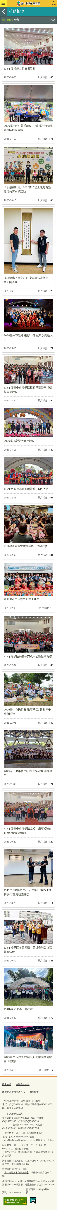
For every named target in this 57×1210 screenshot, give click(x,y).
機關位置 (34, 1091)
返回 (3, 11)
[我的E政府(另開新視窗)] (33, 1200)
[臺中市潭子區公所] (28, 3)
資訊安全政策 (22, 1084)
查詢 (53, 3)
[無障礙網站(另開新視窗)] (15, 1201)
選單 (3, 3)
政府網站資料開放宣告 (13, 1091)
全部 (16, 19)
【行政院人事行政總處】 (16, 1172)
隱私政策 (6, 1084)
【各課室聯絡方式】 (14, 1113)
